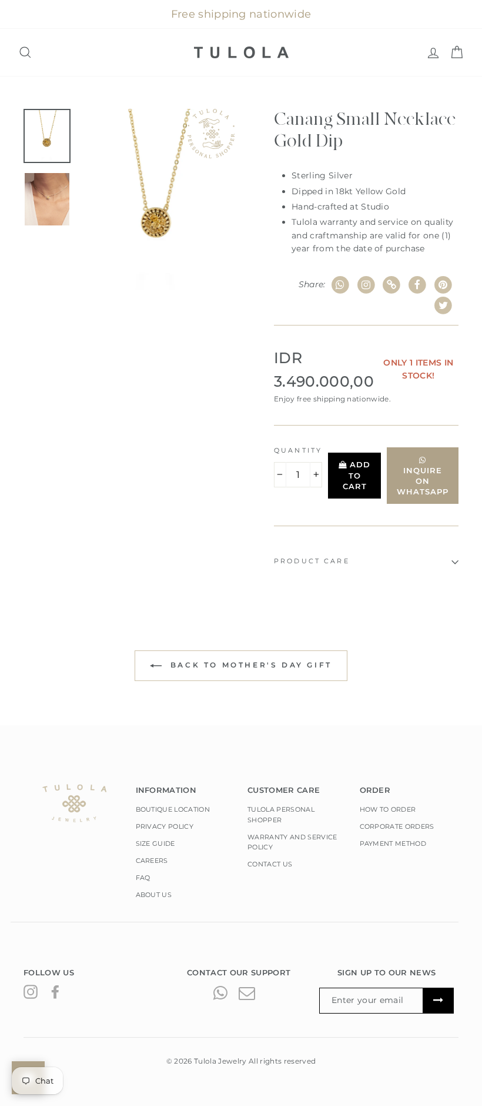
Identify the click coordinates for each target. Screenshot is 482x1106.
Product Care (312, 561)
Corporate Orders (397, 826)
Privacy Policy (165, 826)
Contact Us (269, 864)
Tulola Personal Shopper (280, 814)
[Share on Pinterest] (443, 285)
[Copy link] (391, 285)
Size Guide (155, 843)
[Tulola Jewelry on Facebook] (55, 992)
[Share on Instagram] (366, 285)
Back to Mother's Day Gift (249, 665)
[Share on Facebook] (417, 285)
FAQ (143, 877)
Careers (152, 860)
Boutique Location (173, 809)
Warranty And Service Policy (292, 842)
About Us (154, 895)
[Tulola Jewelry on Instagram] (31, 992)
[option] (157, 199)
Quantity (298, 450)
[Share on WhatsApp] (340, 285)
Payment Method (393, 843)
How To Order (388, 809)
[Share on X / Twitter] (443, 305)
